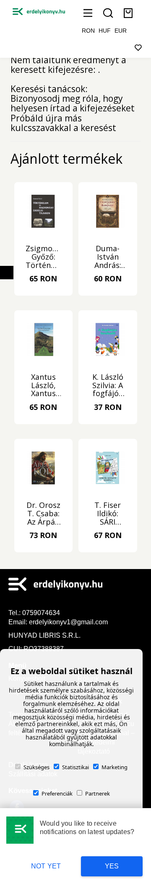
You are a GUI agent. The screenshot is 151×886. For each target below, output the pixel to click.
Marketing (115, 767)
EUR (121, 30)
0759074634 (42, 612)
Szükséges (36, 767)
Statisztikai (75, 767)
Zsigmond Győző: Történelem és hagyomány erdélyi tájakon (43, 257)
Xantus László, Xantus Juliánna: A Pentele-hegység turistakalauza (43, 385)
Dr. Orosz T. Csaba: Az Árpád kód (43, 513)
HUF (105, 30)
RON (88, 30)
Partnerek (97, 793)
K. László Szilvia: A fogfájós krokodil (107, 385)
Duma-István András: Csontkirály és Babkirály (107, 257)
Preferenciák (57, 793)
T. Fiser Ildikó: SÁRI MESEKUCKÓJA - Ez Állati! (107, 513)
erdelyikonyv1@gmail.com (68, 622)
